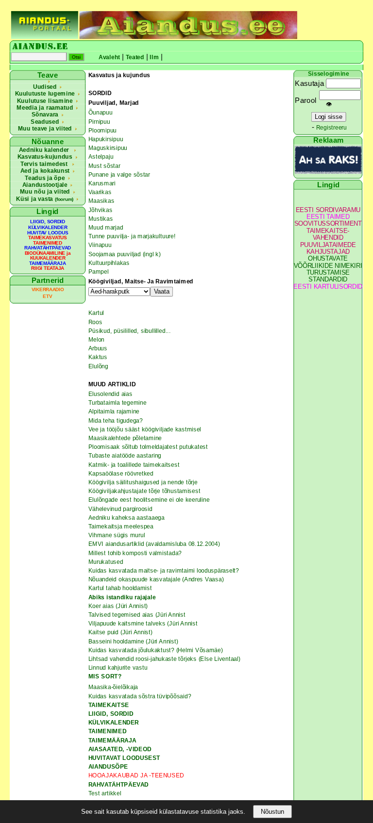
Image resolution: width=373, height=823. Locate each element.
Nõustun (272, 811)
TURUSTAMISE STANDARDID (328, 276)
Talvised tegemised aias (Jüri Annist (137, 614)
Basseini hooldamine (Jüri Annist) (133, 641)
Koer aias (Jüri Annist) (118, 605)
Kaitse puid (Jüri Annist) (120, 632)
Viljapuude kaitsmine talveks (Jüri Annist (143, 623)
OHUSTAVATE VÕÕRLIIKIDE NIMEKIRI (328, 262)
